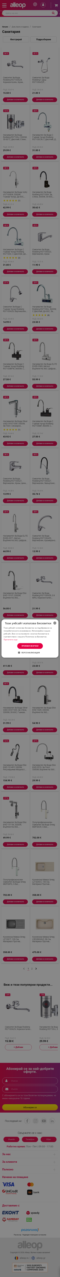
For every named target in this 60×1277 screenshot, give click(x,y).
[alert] (30, 638)
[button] (30, 652)
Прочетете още (10, 639)
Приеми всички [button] (30, 646)
